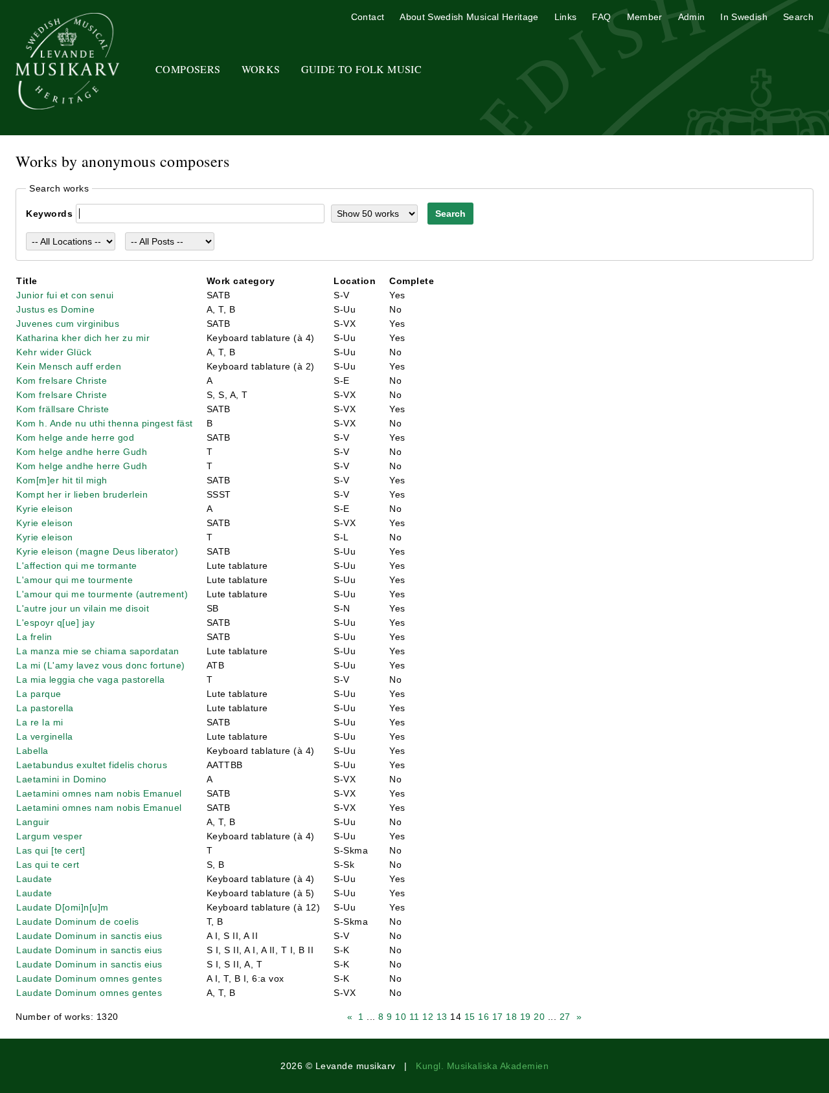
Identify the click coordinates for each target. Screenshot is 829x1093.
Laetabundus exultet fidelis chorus (91, 765)
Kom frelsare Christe (61, 380)
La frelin (34, 637)
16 (483, 1016)
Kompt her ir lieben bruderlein (82, 494)
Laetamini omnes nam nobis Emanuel (99, 793)
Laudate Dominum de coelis (77, 921)
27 (565, 1016)
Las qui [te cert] (50, 850)
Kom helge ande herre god (75, 437)
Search (798, 17)
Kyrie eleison (44, 508)
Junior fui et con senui (65, 295)
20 (539, 1016)
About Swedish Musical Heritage (469, 17)
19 (525, 1016)
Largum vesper (49, 836)
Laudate (34, 879)
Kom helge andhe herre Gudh (81, 452)
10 (400, 1016)
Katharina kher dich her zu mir (83, 338)
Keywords (49, 213)
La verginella (44, 736)
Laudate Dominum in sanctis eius (89, 936)
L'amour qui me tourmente (74, 580)
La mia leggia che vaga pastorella (90, 679)
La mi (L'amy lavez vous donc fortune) (100, 665)
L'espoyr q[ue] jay (55, 622)
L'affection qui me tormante (76, 565)
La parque (39, 694)
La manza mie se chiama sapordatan (97, 651)
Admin (691, 17)
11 (414, 1016)
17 (497, 1016)
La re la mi (39, 722)
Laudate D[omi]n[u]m (62, 907)
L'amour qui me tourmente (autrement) (102, 594)
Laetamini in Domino (61, 779)
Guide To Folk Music (361, 69)
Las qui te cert (48, 864)
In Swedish (743, 17)
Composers (188, 69)
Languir (33, 822)
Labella (32, 750)
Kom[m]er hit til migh (62, 480)
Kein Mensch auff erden (68, 366)
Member (645, 17)
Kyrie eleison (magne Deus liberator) (97, 551)
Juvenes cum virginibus (67, 323)
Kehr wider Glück (53, 352)
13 (442, 1016)
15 (469, 1016)
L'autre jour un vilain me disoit (82, 608)
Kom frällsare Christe (62, 409)
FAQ (601, 17)
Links (565, 17)
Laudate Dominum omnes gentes (89, 978)
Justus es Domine (55, 309)
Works (261, 69)
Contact (367, 17)
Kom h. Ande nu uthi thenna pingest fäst (104, 423)
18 (511, 1016)
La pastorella (45, 708)
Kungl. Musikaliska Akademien (482, 1066)
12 (427, 1016)
